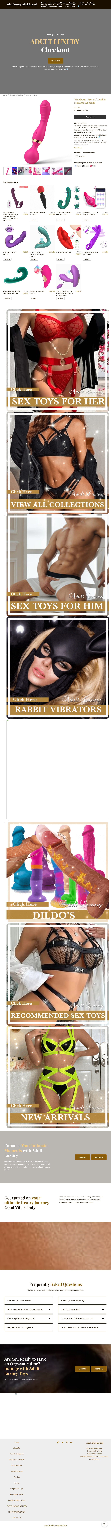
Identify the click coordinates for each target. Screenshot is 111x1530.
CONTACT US (17, 1518)
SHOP (81, 3)
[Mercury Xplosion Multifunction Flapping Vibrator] (42, 237)
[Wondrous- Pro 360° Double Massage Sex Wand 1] (14, 171)
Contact (90, 3)
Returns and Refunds (94, 1451)
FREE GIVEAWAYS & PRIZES (17, 1506)
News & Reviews (17, 1471)
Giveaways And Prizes (57, 3)
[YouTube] (71, 1442)
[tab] (28, 1301)
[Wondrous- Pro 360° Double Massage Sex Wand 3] (28, 171)
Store (5, 95)
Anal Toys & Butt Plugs (16, 1500)
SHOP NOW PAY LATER (87, 4)
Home (43, 3)
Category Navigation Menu (51, 6)
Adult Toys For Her (32, 95)
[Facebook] (58, 1442)
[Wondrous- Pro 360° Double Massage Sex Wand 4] (37, 171)
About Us (72, 3)
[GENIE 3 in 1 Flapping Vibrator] (15, 237)
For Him (17, 1477)
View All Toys (70, 4)
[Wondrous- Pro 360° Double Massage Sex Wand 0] (7, 171)
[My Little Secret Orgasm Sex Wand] (42, 197)
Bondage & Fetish (16, 1494)
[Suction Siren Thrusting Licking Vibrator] (68, 197)
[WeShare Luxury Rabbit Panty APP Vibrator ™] (95, 197)
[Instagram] (67, 1442)
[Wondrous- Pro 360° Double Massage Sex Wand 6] (57, 171)
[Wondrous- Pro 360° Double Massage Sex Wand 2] (21, 171)
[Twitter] (63, 1442)
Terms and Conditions (94, 1448)
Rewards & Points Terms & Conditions (94, 1456)
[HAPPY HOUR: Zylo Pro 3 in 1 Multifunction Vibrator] (15, 276)
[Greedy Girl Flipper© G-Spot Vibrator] (95, 237)
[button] (53, 4)
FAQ (58, 4)
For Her (17, 1483)
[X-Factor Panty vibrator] (68, 237)
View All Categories (17, 1454)
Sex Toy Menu (46, 4)
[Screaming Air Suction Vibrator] (42, 276)
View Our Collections (16, 95)
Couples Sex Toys (16, 1489)
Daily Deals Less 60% (16, 1459)
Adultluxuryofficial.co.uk (22, 4)
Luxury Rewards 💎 (72, 6)
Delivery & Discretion (94, 1454)
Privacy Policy (94, 1459)
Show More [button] (78, 148)
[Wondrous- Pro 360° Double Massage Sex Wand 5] (46, 171)
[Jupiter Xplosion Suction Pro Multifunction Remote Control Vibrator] (68, 276)
